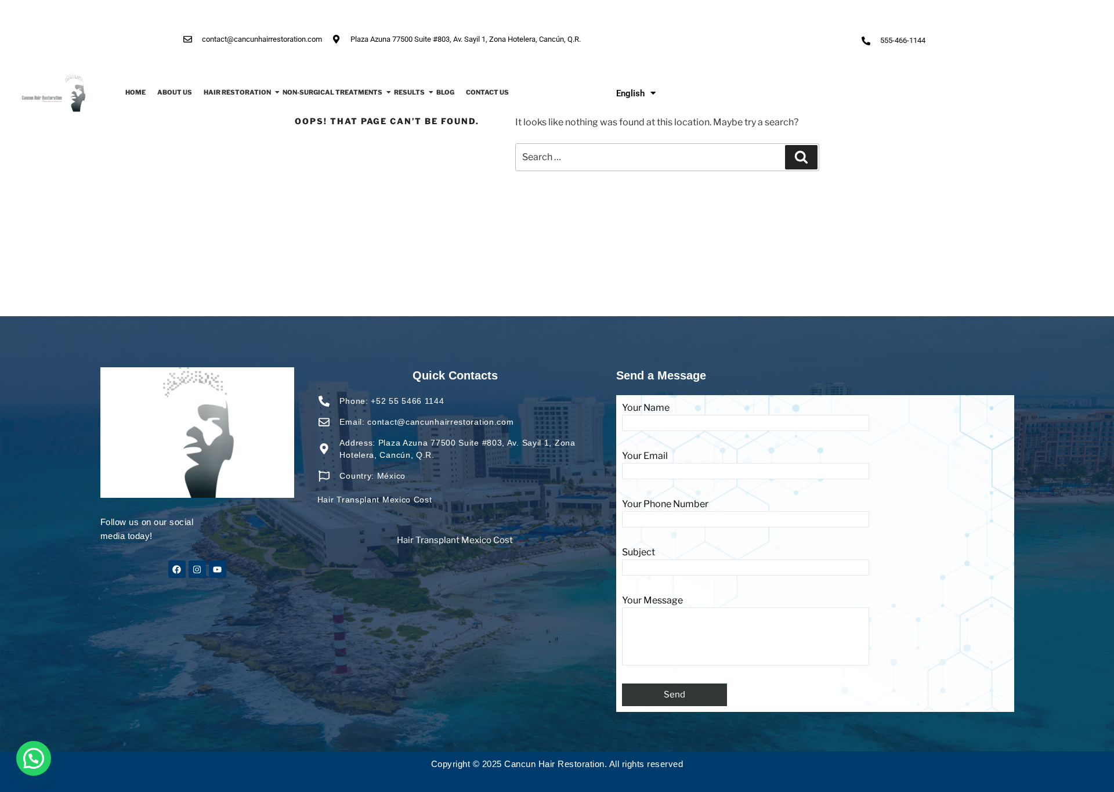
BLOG (445, 92)
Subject (638, 552)
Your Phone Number (665, 503)
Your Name (646, 407)
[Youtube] (217, 569)
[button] (33, 758)
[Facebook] (177, 569)
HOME (135, 92)
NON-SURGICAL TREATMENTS (332, 92)
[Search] (801, 157)
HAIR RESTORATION (237, 92)
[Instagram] (197, 569)
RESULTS (409, 92)
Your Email (645, 455)
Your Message (652, 600)
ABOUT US (174, 92)
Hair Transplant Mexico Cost (455, 540)
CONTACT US (487, 92)
